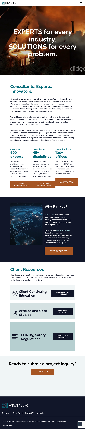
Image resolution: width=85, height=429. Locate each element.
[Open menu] (81, 3)
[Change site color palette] (80, 424)
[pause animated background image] (81, 71)
